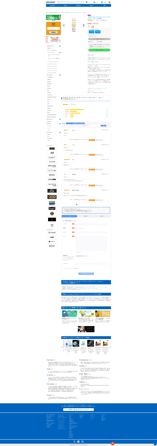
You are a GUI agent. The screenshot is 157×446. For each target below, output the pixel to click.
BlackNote (49, 81)
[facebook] (78, 442)
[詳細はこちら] (68, 346)
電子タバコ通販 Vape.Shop (51, 414)
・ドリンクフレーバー (61, 425)
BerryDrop (49, 88)
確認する (86, 273)
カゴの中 (89, 2)
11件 (75, 104)
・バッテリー (92, 417)
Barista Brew (49, 83)
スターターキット (49, 119)
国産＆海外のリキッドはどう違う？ (84, 318)
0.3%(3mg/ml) (91, 31)
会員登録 (105, 2)
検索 (103, 125)
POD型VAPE (98, 16)
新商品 (85, 16)
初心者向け (49, 121)
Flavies (48, 112)
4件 (107, 109)
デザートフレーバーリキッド (52, 66)
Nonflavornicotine (72, 421)
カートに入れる (99, 50)
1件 (107, 116)
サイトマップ (49, 427)
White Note (49, 79)
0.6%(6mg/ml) (97, 31)
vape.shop (64, 286)
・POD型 (80, 417)
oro (69, 430)
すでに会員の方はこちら (100, 46)
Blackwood (49, 110)
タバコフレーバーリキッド (51, 68)
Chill (92, 91)
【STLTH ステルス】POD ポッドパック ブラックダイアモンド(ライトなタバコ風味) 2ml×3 (91, 349)
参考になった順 (81, 123)
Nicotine (65, 5)
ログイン (97, 2)
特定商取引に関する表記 (50, 420)
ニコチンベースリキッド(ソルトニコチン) (54, 55)
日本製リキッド (49, 48)
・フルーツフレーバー (61, 421)
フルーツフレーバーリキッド (97, 89)
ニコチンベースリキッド (51, 52)
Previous (64, 25)
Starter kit (91, 5)
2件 (107, 111)
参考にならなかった (99, 154)
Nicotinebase (52, 5)
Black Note (71, 437)
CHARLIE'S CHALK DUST (51, 97)
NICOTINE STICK (72, 427)
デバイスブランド (49, 132)
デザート (70, 16)
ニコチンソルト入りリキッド (62, 428)
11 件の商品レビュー (104, 20)
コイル (48, 130)
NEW (104, 5)
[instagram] (82, 442)
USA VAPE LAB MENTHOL (51, 114)
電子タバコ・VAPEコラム (50, 423)
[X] (74, 442)
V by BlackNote (49, 77)
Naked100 (49, 108)
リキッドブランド (70, 286)
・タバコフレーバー (61, 424)
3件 (107, 113)
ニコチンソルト (92, 16)
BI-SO (48, 103)
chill (69, 417)
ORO (48, 90)
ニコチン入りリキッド (70, 287)
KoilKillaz (48, 92)
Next (83, 25)
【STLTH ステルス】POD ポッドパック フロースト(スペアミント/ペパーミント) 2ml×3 (83, 349)
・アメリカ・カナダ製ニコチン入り (62, 418)
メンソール (58, 16)
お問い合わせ (49, 417)
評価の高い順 (75, 123)
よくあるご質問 (49, 424)
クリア (108, 125)
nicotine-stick (49, 94)
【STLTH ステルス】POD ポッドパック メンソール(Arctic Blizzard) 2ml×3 (76, 349)
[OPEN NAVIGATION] (109, 2)
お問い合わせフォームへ (78, 409)
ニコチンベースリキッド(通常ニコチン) (54, 59)
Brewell (48, 86)
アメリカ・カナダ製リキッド (52, 50)
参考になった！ (91, 154)
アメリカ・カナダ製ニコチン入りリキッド (99, 88)
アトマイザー (49, 125)
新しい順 (69, 123)
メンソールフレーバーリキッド (52, 61)
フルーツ (64, 16)
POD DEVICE (78, 5)
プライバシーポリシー (70, 268)
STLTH (48, 99)
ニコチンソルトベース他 (51, 72)
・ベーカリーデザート (61, 422)
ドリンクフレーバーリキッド (52, 70)
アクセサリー (49, 123)
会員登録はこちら (93, 46)
